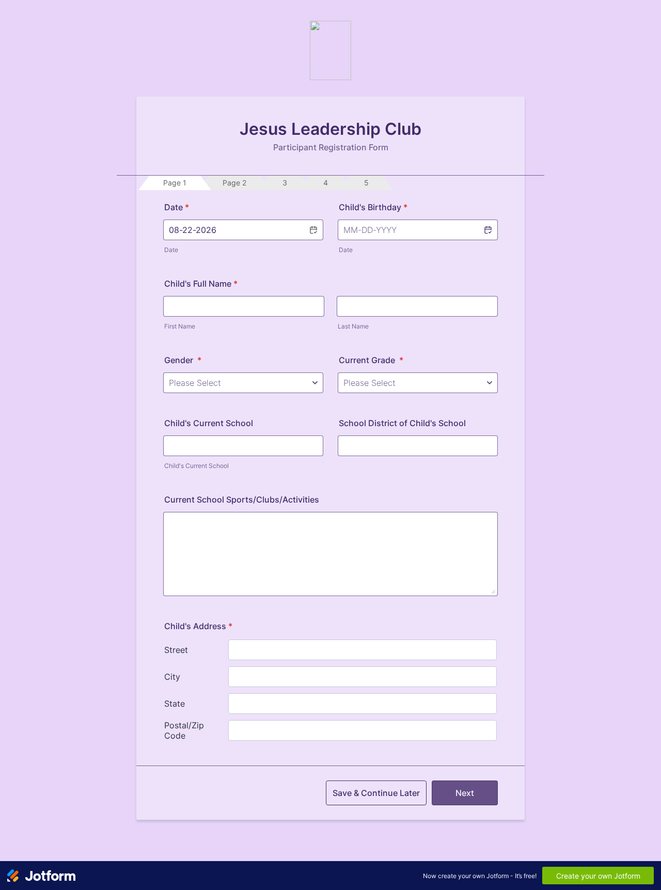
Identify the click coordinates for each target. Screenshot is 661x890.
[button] (313, 230)
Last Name (353, 326)
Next (464, 793)
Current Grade (371, 360)
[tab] (174, 183)
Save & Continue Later (376, 793)
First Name (179, 326)
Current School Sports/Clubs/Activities (241, 499)
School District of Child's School (402, 423)
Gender (182, 360)
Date (171, 250)
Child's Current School (208, 423)
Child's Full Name (201, 283)
